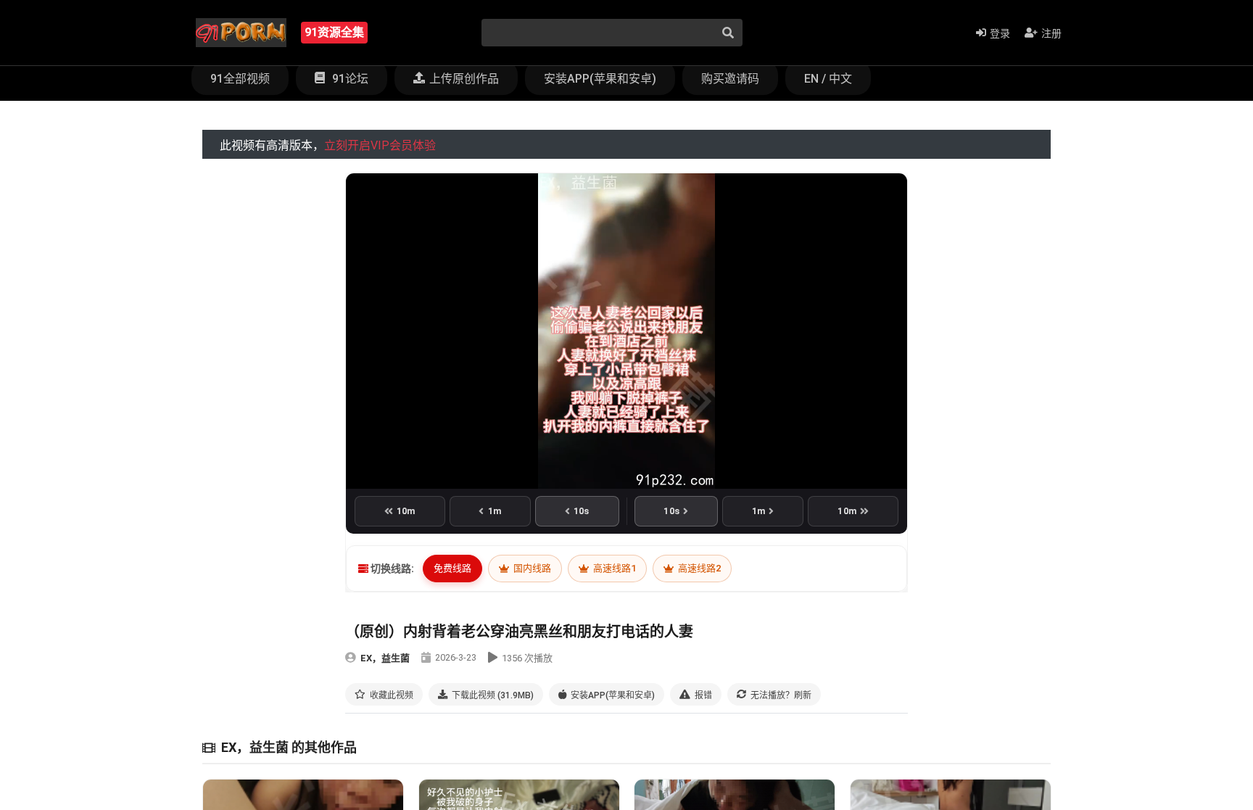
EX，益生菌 (385, 658)
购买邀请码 (730, 79)
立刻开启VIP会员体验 (380, 145)
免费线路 (452, 568)
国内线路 (531, 568)
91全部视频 (240, 79)
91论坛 (348, 79)
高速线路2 (698, 568)
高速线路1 (613, 568)
